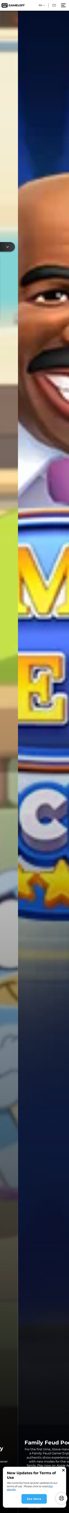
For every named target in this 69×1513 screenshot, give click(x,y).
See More (34, 1499)
